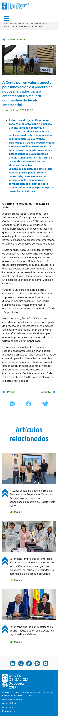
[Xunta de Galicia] (15, 677)
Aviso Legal (7, 707)
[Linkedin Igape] (12, 663)
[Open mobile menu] (6, 18)
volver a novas (17, 39)
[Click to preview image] (29, 59)
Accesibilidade (9, 703)
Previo (11, 392)
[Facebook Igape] (37, 663)
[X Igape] (29, 663)
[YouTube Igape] (45, 663)
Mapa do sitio (8, 711)
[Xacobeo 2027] (13, 685)
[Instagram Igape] (21, 663)
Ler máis (14, 511)
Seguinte (45, 392)
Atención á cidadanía (12, 699)
